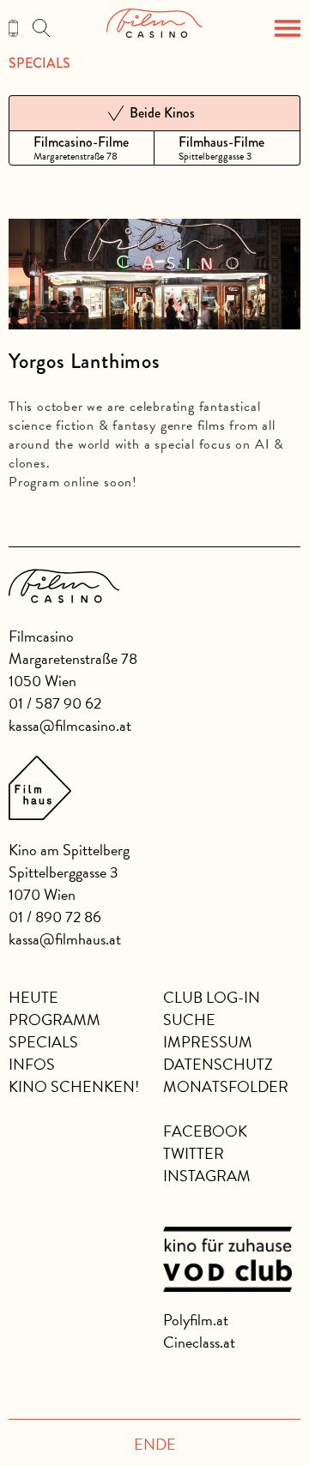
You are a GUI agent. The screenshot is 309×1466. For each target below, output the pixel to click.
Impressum (207, 1041)
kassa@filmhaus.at (65, 938)
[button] (287, 28)
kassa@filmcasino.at (70, 725)
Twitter (193, 1153)
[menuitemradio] (81, 148)
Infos (32, 1064)
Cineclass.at (199, 1342)
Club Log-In (211, 997)
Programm (54, 1019)
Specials (39, 63)
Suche (189, 1019)
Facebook (205, 1131)
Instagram (207, 1175)
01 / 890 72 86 (55, 916)
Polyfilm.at (195, 1319)
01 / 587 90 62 (55, 703)
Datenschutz (218, 1064)
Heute (33, 997)
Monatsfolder (225, 1086)
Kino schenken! (74, 1086)
